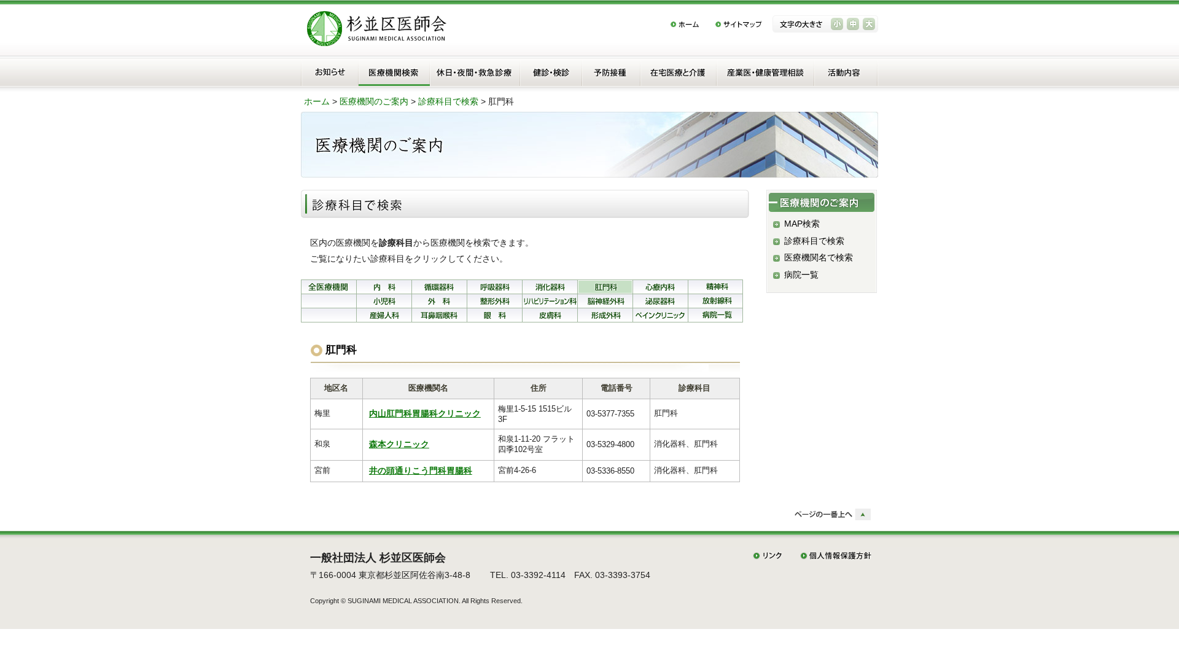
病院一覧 (801, 274)
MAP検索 (802, 223)
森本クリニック (399, 444)
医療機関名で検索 (818, 257)
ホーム (317, 101)
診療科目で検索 (448, 101)
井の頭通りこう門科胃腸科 (420, 470)
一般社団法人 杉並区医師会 (378, 558)
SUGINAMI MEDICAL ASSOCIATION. (404, 600)
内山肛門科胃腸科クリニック (425, 413)
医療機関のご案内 (374, 101)
